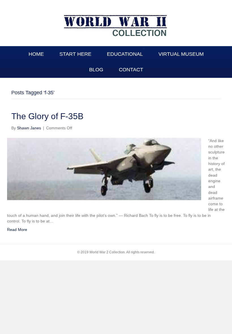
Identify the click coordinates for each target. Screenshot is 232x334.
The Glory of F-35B (47, 116)
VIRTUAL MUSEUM (181, 54)
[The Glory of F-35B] (104, 168)
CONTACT (131, 69)
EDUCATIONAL (125, 54)
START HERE (75, 54)
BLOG (96, 69)
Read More (17, 229)
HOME (36, 54)
